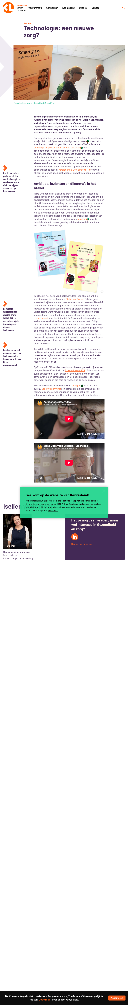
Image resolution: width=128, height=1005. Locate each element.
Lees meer (53, 510)
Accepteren (117, 998)
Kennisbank (74, 504)
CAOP (60, 504)
